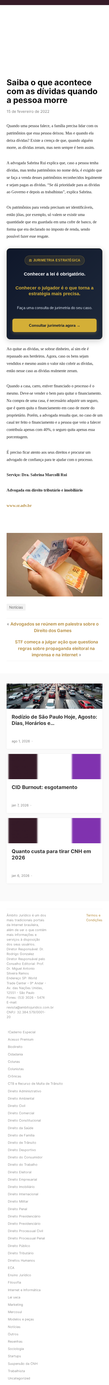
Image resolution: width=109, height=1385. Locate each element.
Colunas (14, 1062)
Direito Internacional (23, 1194)
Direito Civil (16, 1106)
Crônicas (14, 1076)
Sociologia (16, 1349)
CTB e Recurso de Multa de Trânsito (35, 1083)
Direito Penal (17, 1209)
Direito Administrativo (24, 1091)
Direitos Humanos (21, 1260)
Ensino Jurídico (19, 1275)
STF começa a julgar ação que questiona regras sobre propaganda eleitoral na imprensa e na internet (56, 648)
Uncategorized (19, 1378)
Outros (13, 1334)
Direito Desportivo (22, 1150)
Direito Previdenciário (24, 1216)
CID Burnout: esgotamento (44, 787)
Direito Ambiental (21, 1098)
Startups (14, 1356)
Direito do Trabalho (23, 1164)
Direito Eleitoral (19, 1172)
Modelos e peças (21, 1319)
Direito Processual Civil (25, 1231)
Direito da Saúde (20, 1128)
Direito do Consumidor (25, 1157)
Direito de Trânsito (22, 1143)
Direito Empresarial (22, 1179)
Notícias (16, 607)
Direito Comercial (21, 1113)
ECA (11, 1268)
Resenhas (15, 1341)
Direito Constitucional (24, 1120)
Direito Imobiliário (21, 1187)
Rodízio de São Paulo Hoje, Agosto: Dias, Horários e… (54, 720)
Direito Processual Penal (26, 1238)
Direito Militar (18, 1201)
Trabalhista (16, 1371)
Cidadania (15, 1054)
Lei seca (14, 1297)
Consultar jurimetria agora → (54, 325)
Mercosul (15, 1312)
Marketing (15, 1305)
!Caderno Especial (21, 1032)
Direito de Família (21, 1135)
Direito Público (19, 1246)
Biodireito (15, 1047)
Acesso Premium (20, 1039)
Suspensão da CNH (23, 1364)
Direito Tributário (21, 1253)
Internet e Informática (24, 1290)
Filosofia (14, 1282)
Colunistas (16, 1069)
